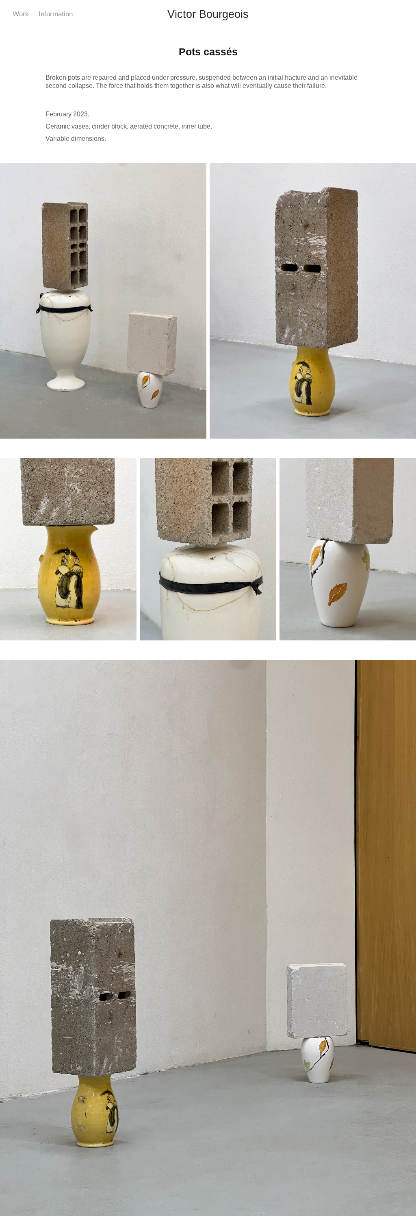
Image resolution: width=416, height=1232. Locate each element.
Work (21, 14)
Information (56, 14)
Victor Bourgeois (208, 14)
